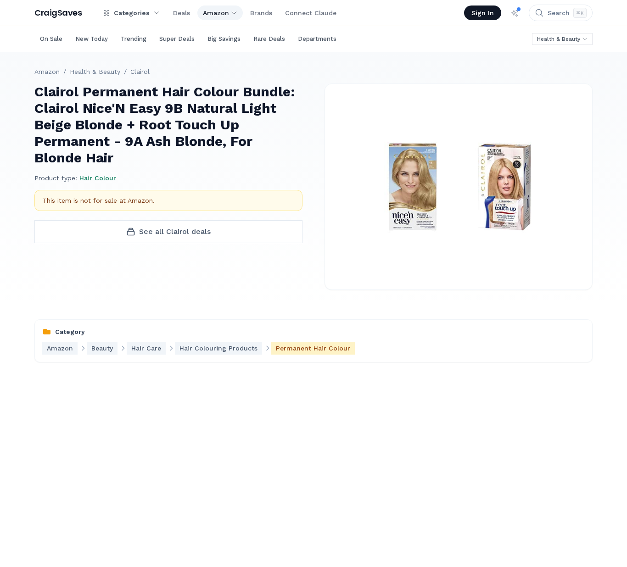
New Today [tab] (91, 38)
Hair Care (146, 348)
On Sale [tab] (51, 38)
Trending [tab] (133, 38)
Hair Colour (97, 178)
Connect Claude (310, 13)
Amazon (216, 13)
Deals (181, 13)
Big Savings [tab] (224, 38)
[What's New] (515, 13)
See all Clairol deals (175, 231)
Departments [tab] (317, 38)
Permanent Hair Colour (313, 348)
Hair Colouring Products (218, 348)
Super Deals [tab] (177, 38)
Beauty (102, 348)
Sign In (482, 13)
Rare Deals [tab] (269, 38)
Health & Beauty (558, 39)
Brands (261, 13)
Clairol (140, 71)
